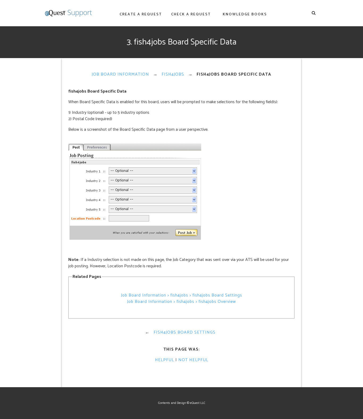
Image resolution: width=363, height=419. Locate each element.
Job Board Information (120, 74)
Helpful (164, 360)
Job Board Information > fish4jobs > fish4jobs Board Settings (181, 295)
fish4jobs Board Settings (185, 332)
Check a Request (191, 14)
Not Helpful (193, 360)
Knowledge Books (245, 14)
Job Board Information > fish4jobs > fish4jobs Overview (181, 301)
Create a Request (141, 14)
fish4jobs (173, 74)
